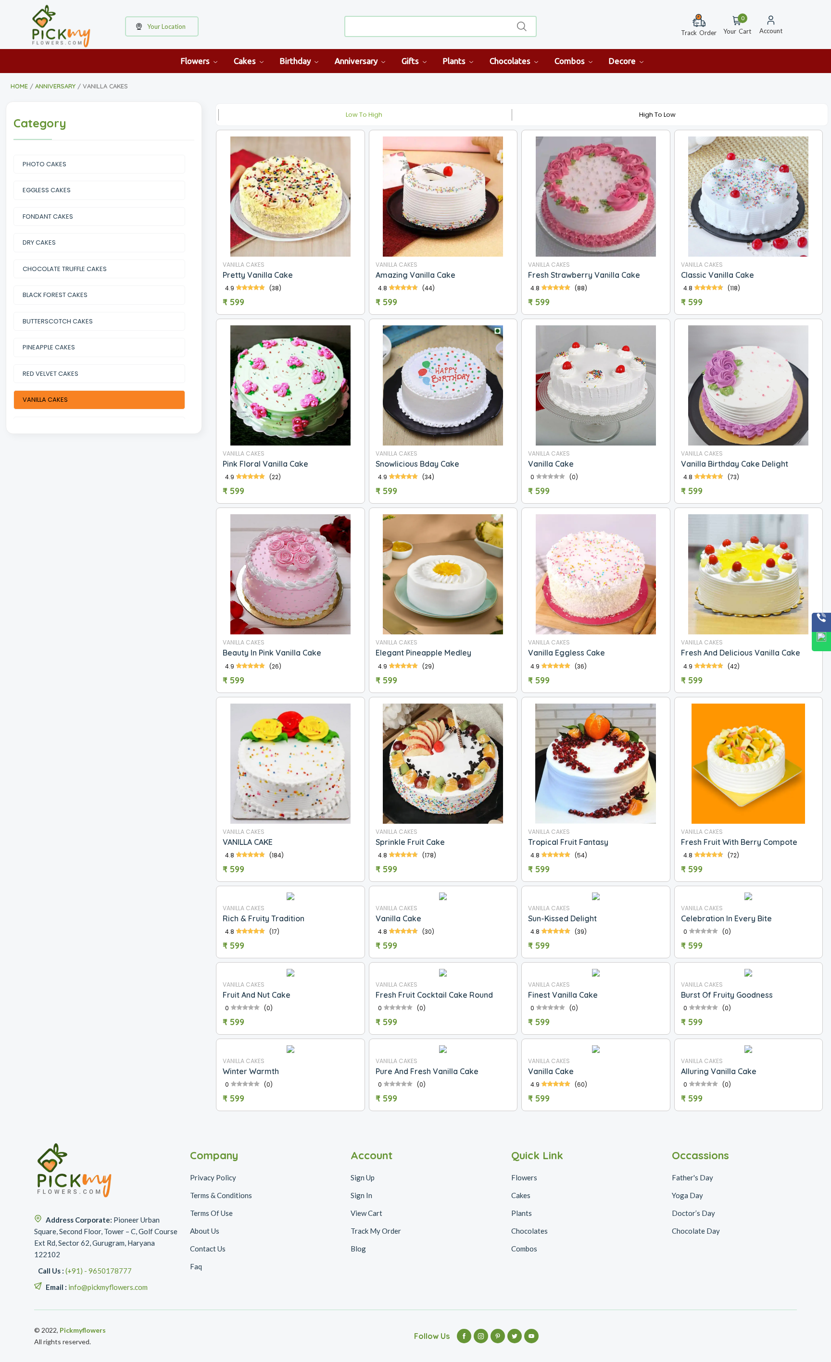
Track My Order (376, 1230)
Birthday (296, 60)
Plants (455, 60)
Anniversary (357, 60)
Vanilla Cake (551, 464)
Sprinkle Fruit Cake (410, 842)
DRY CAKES (39, 242)
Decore (623, 60)
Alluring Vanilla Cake (718, 1071)
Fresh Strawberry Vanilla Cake (584, 275)
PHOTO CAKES (44, 164)
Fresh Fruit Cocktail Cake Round (434, 995)
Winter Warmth (251, 1071)
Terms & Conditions (221, 1195)
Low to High (364, 114)
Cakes (246, 60)
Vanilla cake (398, 918)
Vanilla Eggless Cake (566, 652)
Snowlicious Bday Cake (417, 464)
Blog (358, 1248)
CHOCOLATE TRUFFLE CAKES (65, 268)
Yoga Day (687, 1195)
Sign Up (363, 1177)
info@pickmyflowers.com (108, 1287)
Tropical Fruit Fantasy (568, 842)
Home (19, 86)
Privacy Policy (213, 1177)
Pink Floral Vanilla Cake (265, 464)
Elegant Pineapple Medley (423, 652)
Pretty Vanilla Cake (258, 275)
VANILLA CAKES (45, 399)
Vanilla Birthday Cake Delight (734, 464)
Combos (570, 60)
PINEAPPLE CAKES (49, 347)
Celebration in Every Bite (726, 918)
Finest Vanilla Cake (563, 995)
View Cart (366, 1213)
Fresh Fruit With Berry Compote (739, 842)
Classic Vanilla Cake (717, 275)
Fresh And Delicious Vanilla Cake (740, 652)
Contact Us (208, 1248)
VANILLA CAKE (248, 842)
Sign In (361, 1195)
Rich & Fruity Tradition (263, 918)
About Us (204, 1230)
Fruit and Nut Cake (256, 995)
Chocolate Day (696, 1230)
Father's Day (692, 1177)
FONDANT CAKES (48, 216)
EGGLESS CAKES (47, 190)
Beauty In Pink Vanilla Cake (272, 652)
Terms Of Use (211, 1213)
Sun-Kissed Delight (562, 918)
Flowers (196, 60)
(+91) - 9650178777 (98, 1270)
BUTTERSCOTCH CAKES (58, 321)
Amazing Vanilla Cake (415, 275)
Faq (196, 1266)
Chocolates (511, 60)
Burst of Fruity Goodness (727, 995)
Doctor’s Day (693, 1213)
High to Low (657, 114)
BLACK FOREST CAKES (55, 294)
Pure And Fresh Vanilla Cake (427, 1071)
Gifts (411, 60)
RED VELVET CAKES (50, 373)
